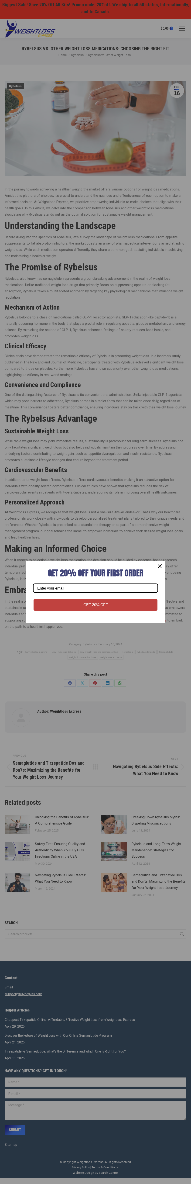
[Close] (159, 566)
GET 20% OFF (95, 605)
